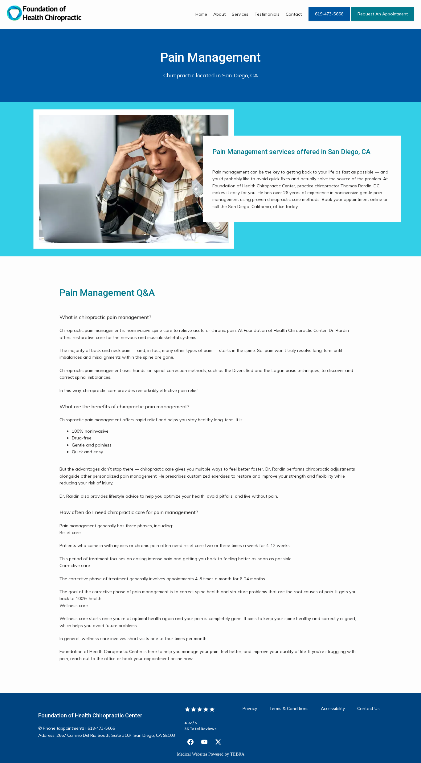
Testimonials (267, 14)
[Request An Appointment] (382, 20)
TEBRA (237, 754)
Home (201, 14)
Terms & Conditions (289, 708)
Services (240, 14)
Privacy (250, 708)
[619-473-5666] (329, 20)
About (219, 14)
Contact (294, 14)
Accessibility (333, 708)
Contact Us (368, 708)
